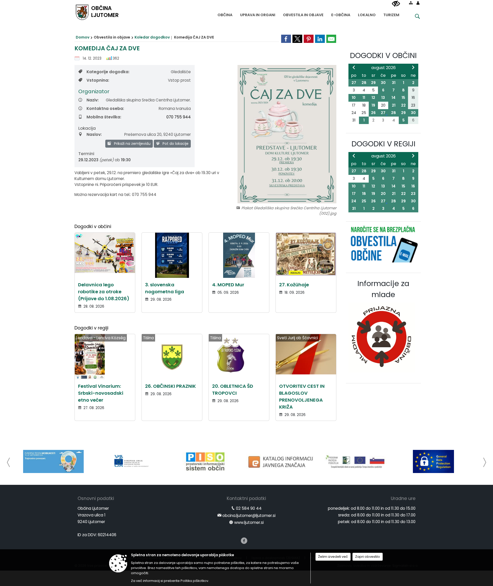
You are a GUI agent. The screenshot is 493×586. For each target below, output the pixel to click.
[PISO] (205, 461)
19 (373, 105)
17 (354, 193)
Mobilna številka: (104, 117)
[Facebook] (244, 540)
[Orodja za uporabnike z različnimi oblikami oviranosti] (396, 4)
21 (393, 105)
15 (403, 97)
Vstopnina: (98, 80)
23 (413, 193)
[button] (8, 462)
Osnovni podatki (96, 498)
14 (393, 97)
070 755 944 (178, 117)
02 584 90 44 (249, 508)
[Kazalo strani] (411, 3)
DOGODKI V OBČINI (383, 55)
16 (413, 186)
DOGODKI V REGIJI (383, 144)
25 (364, 201)
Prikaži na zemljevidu (131, 143)
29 (373, 82)
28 (364, 82)
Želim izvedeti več (333, 556)
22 (403, 105)
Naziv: (93, 100)
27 (354, 82)
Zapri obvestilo (367, 556)
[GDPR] (433, 461)
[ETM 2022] (54, 461)
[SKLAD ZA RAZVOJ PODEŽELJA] (357, 461)
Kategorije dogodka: (108, 71)
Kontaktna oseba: (105, 108)
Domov (82, 37)
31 (393, 82)
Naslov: (94, 134)
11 (364, 97)
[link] (286, 39)
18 (364, 193)
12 (373, 97)
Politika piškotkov (194, 580)
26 (373, 112)
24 (353, 201)
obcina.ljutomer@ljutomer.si (249, 515)
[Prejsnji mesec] (354, 67)
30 (383, 82)
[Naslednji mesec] (413, 67)
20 (383, 193)
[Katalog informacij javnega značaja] (281, 461)
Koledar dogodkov (152, 37)
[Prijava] (418, 3)
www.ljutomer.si (249, 522)
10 (354, 97)
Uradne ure (403, 498)
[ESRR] (129, 461)
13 (383, 97)
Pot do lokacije (175, 143)
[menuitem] (225, 14)
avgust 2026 (383, 68)
